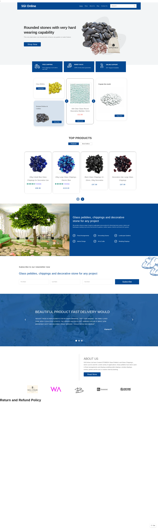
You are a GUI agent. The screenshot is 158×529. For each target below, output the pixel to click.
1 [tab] (76, 341)
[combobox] (123, 6)
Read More (92, 374)
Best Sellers (86, 143)
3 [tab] (82, 341)
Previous (66, 101)
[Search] (135, 6)
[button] (31, 184)
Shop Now (32, 44)
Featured (73, 143)
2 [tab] (79, 341)
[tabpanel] (79, 319)
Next (93, 101)
